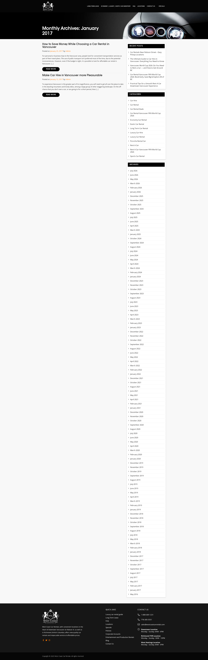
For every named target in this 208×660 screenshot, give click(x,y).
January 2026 (135, 192)
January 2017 (135, 590)
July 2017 (133, 577)
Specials (162, 6)
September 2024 (137, 243)
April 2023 (134, 315)
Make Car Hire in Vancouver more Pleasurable (72, 75)
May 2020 (134, 442)
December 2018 (136, 514)
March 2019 (135, 501)
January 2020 (135, 459)
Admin (68, 51)
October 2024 (135, 238)
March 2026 (135, 183)
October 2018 (135, 522)
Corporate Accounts (113, 634)
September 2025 (137, 209)
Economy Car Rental (138, 120)
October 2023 (135, 289)
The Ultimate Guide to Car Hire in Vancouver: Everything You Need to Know (147, 60)
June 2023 (134, 306)
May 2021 (134, 395)
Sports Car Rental (137, 156)
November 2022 (136, 336)
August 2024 (135, 247)
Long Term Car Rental (139, 128)
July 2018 (133, 535)
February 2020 (136, 454)
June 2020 (134, 437)
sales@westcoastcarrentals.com (153, 624)
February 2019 (136, 505)
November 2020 (136, 416)
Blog (107, 640)
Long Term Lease (93, 6)
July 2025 (133, 217)
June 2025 (134, 221)
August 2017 (135, 573)
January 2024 (135, 276)
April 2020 (134, 446)
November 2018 (136, 518)
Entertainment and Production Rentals (120, 637)
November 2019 (136, 467)
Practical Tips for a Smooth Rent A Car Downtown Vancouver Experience (145, 84)
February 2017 (136, 586)
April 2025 (134, 226)
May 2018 (134, 539)
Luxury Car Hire (136, 132)
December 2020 (136, 412)
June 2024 (134, 255)
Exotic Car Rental (137, 124)
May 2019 (134, 492)
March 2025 (135, 230)
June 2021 (134, 391)
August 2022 (135, 348)
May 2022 (134, 357)
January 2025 (135, 234)
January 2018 (135, 552)
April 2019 (134, 497)
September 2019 (137, 476)
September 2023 (137, 293)
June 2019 (134, 488)
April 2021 (134, 399)
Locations (141, 6)
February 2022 (136, 370)
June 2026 (134, 175)
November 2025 (136, 200)
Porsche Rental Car (138, 141)
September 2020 (137, 425)
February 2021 (136, 403)
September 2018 (137, 526)
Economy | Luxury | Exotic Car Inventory (116, 6)
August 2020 (135, 429)
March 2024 (135, 268)
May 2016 (134, 594)
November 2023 (136, 285)
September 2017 (137, 569)
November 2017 (136, 560)
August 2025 (135, 213)
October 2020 (135, 420)
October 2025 (135, 204)
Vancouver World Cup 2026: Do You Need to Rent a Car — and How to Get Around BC (147, 67)
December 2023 (136, 281)
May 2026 (134, 179)
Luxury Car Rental (137, 137)
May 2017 (134, 581)
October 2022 (135, 340)
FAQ (134, 6)
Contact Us (151, 6)
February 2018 (136, 548)
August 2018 (135, 531)
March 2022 (135, 365)
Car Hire (133, 100)
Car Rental (134, 105)
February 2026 (136, 187)
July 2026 (133, 171)
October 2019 (135, 471)
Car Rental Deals (137, 109)
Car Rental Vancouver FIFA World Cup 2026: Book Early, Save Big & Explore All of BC (147, 76)
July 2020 (133, 433)
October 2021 (135, 382)
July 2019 (133, 484)
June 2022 (134, 353)
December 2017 (136, 556)
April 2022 (134, 361)
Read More (51, 69)
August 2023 (135, 298)
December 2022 (136, 331)
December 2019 (136, 463)
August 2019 (135, 480)
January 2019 (135, 509)
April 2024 (134, 264)
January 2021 (135, 408)
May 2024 (134, 259)
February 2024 (136, 272)
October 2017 (135, 564)
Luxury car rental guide (114, 614)
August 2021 (135, 387)
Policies (108, 631)
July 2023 (133, 302)
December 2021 (136, 378)
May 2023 (134, 310)
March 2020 (135, 450)
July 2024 (133, 251)
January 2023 (135, 327)
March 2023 (135, 319)
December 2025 (136, 196)
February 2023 (136, 323)
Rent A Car (134, 145)
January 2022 (135, 374)
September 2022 (137, 344)
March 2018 (135, 543)
